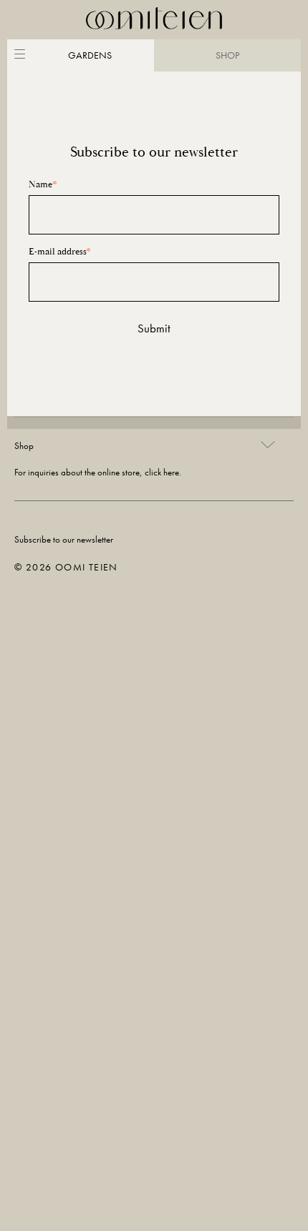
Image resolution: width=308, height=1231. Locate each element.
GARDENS (90, 55)
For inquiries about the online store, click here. (97, 472)
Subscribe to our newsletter (63, 539)
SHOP (227, 55)
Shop (24, 446)
